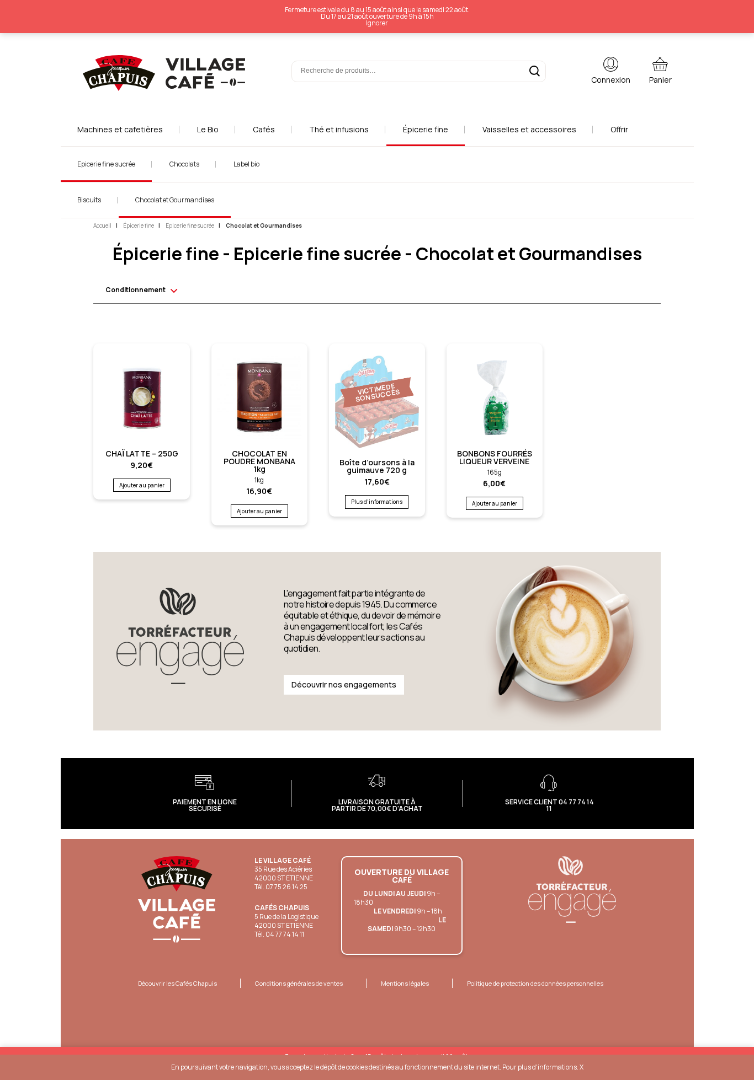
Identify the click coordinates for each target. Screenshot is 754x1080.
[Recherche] (534, 71)
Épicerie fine (425, 129)
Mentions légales (405, 983)
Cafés (264, 129)
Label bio (246, 164)
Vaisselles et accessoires (529, 129)
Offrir (619, 129)
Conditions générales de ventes (299, 983)
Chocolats (184, 164)
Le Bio (208, 129)
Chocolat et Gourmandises (174, 200)
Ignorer (377, 23)
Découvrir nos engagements (343, 684)
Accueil (102, 225)
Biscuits (89, 200)
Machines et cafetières (120, 129)
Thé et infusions (339, 129)
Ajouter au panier (141, 485)
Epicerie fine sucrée (106, 164)
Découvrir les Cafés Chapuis (177, 983)
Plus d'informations (376, 502)
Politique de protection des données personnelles (535, 983)
